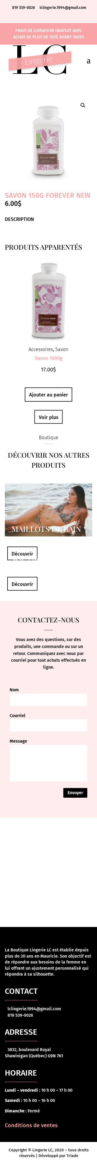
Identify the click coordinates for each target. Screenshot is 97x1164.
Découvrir (22, 554)
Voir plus (48, 417)
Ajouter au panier (48, 395)
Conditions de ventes (31, 1125)
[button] (83, 105)
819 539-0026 (24, 7)
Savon (61, 349)
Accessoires (41, 349)
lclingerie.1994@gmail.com (63, 7)
